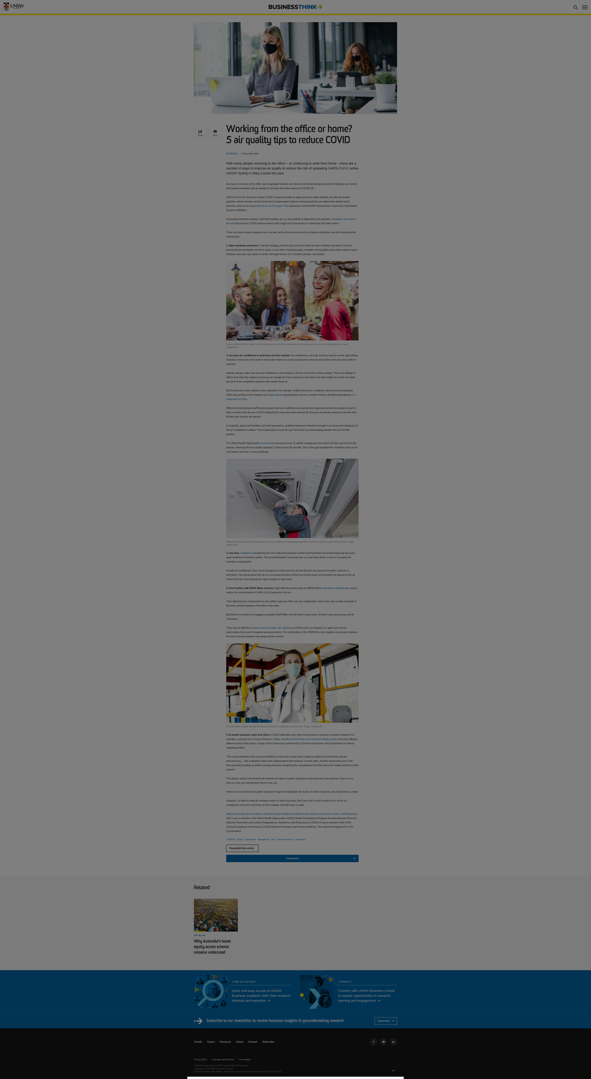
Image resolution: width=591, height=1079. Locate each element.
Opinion (200, 935)
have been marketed (333, 588)
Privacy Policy (200, 1059)
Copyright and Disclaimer (223, 1059)
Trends (198, 1042)
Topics (211, 1042)
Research (225, 1042)
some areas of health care (267, 628)
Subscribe (384, 1021)
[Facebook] (373, 1042)
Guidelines (246, 553)
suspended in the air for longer (265, 206)
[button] (292, 858)
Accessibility (245, 1059)
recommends (268, 443)
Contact (252, 1042)
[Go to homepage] (295, 6)
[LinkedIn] (393, 1042)
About (239, 1042)
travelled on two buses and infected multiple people (309, 739)
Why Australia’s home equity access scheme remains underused (212, 947)
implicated (273, 395)
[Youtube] (383, 1042)
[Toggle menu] (584, 7)
